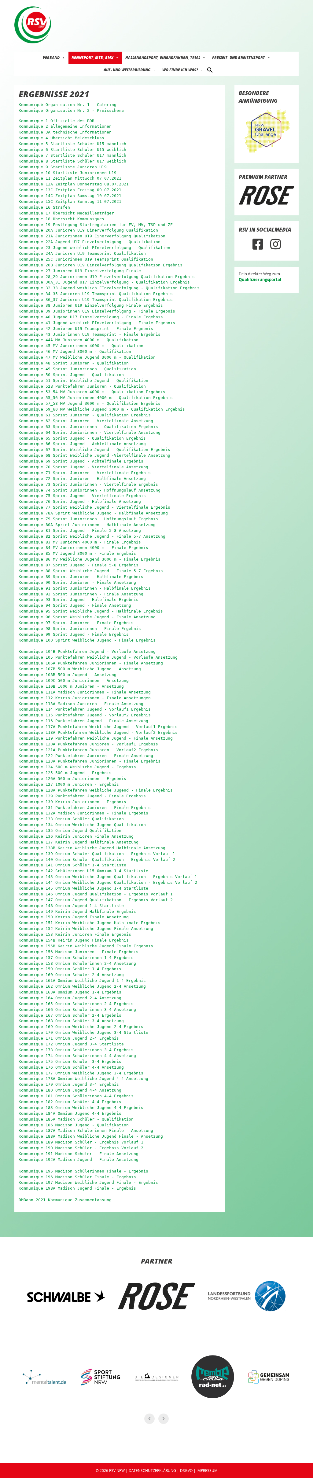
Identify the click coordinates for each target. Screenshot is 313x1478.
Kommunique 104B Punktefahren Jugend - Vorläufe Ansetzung (87, 651)
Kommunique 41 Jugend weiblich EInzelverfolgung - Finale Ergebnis (97, 322)
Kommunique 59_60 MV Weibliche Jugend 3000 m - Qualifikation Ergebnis (102, 409)
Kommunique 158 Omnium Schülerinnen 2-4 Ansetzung (77, 963)
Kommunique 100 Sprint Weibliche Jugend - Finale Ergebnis (87, 640)
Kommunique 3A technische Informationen (65, 132)
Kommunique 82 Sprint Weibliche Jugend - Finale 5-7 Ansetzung (92, 536)
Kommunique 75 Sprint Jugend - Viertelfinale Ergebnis (82, 495)
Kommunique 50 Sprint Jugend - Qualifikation (71, 374)
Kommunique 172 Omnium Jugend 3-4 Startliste (71, 1044)
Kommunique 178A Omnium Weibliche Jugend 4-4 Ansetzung (83, 1078)
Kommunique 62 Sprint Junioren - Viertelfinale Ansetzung (86, 421)
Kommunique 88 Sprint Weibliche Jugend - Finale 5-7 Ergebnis (91, 571)
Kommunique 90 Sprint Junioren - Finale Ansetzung (77, 582)
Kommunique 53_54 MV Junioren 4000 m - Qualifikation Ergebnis (92, 392)
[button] (210, 69)
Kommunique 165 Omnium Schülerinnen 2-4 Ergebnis (76, 1003)
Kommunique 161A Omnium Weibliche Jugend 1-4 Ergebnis (82, 980)
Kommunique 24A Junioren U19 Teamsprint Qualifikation (82, 253)
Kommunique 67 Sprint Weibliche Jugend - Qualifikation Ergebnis (94, 449)
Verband (51, 57)
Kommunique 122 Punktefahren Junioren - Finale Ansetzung (86, 755)
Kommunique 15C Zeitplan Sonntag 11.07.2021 (70, 201)
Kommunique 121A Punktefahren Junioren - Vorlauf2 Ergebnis (88, 750)
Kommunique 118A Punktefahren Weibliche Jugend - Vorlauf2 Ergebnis (98, 732)
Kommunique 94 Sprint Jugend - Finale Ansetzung (75, 605)
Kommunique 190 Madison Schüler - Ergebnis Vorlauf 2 (81, 1148)
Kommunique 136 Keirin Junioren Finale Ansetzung (76, 836)
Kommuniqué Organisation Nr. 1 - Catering (67, 104)
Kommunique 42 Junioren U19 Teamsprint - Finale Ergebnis (86, 328)
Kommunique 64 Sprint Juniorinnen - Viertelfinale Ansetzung (89, 432)
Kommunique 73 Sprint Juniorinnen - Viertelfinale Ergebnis (88, 484)
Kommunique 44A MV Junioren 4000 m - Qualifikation (78, 340)
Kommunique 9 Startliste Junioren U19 (63, 167)
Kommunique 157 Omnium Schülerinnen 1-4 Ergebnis (76, 957)
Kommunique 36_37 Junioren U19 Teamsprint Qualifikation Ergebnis (96, 299)
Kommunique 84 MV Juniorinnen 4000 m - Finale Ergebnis (83, 547)
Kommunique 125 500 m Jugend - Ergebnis (65, 772)
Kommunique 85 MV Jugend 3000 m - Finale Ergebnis (77, 553)
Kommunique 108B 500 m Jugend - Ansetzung (67, 674)
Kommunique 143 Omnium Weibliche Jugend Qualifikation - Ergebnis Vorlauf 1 (108, 876)
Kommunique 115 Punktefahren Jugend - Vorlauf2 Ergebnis (85, 715)
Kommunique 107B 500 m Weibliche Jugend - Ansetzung (80, 669)
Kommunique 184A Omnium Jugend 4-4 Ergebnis (70, 1113)
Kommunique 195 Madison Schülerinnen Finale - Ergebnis (83, 1171)
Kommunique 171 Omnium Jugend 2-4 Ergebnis (69, 1038)
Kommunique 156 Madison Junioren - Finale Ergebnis (78, 951)
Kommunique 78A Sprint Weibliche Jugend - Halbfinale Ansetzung (93, 513)
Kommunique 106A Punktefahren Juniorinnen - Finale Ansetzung (91, 663)
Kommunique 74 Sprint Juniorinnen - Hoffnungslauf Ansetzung (89, 490)
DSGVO (186, 1470)
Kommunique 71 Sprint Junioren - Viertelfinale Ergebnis (85, 472)
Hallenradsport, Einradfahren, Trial (162, 57)
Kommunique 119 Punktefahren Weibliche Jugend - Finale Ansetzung (96, 738)
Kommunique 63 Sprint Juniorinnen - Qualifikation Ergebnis (88, 426)
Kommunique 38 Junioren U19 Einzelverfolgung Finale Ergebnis (91, 305)
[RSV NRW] (32, 24)
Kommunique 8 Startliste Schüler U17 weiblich (72, 161)
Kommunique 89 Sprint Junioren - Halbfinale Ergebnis (81, 576)
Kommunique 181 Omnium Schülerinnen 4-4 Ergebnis (76, 1096)
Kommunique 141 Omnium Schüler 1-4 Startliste (72, 865)
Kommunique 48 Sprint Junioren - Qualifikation (74, 363)
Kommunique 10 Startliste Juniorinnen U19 (67, 172)
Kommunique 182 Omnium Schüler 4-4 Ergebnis (70, 1101)
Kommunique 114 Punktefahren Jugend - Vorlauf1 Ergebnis (85, 709)
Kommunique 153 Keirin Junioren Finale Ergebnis (75, 934)
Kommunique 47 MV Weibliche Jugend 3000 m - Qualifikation (87, 357)
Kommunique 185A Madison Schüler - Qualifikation (76, 1119)
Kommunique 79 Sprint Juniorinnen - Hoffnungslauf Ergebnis (88, 519)
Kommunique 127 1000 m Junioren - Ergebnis (69, 784)
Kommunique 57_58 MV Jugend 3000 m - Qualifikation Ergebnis (89, 403)
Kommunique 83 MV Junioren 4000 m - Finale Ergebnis (80, 542)
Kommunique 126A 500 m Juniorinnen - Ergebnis (72, 778)
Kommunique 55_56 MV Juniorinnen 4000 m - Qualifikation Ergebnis (96, 397)
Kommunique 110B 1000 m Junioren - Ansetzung (71, 686)
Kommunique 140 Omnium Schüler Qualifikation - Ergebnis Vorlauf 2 (97, 859)
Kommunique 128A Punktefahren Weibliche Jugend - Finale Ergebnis (96, 790)
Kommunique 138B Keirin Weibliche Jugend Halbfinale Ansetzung (92, 848)
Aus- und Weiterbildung (127, 69)
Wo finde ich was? (180, 69)
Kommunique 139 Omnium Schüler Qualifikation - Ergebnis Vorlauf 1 (97, 853)
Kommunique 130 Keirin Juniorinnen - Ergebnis (72, 801)
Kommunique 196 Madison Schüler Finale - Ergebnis (77, 1177)
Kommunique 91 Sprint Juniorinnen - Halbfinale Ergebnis (85, 588)
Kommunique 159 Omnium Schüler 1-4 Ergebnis (70, 969)
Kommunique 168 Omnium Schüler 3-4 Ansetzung (71, 1021)
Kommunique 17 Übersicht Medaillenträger (66, 213)
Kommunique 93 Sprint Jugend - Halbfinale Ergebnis (78, 599)
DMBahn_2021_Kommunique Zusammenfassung (65, 1200)
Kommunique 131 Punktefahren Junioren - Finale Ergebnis (85, 807)
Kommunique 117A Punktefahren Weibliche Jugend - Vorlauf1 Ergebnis (98, 726)
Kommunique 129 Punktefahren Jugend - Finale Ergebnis (82, 796)
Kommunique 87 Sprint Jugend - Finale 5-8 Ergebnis (78, 565)
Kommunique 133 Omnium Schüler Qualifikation (71, 819)
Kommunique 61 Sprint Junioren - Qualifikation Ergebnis (85, 415)
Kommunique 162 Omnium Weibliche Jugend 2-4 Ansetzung (82, 986)
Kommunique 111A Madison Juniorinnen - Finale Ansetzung (85, 692)
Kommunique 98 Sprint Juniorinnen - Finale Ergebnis (80, 628)
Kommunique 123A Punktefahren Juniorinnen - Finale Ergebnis (89, 761)
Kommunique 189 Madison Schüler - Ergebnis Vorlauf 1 (81, 1142)
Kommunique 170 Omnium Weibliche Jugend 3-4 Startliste (83, 1032)
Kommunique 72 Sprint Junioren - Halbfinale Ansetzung (82, 478)
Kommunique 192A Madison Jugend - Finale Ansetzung (78, 1159)
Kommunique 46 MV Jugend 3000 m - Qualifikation (75, 351)
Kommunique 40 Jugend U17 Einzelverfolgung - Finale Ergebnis (91, 317)
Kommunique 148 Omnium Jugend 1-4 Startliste (71, 905)
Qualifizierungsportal (260, 279)
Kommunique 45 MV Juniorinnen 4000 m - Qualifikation (81, 345)
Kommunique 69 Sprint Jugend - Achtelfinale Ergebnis (81, 461)
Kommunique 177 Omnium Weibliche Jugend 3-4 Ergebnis (81, 1073)
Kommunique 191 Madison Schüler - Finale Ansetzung (78, 1153)
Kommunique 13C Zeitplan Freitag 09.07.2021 (70, 190)
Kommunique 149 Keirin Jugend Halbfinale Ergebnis (77, 911)
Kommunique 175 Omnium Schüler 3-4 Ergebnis (70, 1061)
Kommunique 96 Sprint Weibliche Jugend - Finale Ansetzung (87, 617)
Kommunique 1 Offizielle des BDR (56, 121)
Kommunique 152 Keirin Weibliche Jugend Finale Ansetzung (86, 928)
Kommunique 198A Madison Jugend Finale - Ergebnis (77, 1188)
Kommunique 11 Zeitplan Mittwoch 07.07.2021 (70, 178)
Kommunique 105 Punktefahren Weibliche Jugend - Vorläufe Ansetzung (98, 657)
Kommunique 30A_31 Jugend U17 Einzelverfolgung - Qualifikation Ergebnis (104, 282)
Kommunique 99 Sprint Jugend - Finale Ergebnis (74, 634)
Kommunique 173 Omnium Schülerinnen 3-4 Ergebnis (76, 1050)
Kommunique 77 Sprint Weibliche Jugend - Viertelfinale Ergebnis (94, 507)
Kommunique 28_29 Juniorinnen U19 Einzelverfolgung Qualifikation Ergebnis (107, 276)
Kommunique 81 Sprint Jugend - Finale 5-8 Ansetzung (80, 530)
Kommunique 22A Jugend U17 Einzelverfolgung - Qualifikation (89, 242)
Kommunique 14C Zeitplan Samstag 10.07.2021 (70, 195)
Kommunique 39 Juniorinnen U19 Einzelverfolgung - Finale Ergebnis (97, 311)
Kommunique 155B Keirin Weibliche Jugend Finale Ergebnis (86, 946)
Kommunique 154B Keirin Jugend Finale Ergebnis (74, 940)
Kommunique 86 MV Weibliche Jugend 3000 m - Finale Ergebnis (89, 559)
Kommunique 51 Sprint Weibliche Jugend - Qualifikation (83, 380)
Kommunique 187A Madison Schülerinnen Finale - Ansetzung (86, 1130)
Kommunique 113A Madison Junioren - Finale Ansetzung (81, 703)
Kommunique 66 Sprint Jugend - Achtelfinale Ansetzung (82, 443)
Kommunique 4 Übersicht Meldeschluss (61, 138)
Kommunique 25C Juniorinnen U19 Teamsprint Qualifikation (86, 259)
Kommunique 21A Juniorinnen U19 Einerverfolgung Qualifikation (92, 236)
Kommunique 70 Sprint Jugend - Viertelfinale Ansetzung (83, 467)
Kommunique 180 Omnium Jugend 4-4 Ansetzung (70, 1090)
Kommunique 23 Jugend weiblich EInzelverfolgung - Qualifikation (94, 247)
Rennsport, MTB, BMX (92, 57)
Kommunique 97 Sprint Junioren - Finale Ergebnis (76, 622)
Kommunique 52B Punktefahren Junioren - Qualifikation (82, 386)
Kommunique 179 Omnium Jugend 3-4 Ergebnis (69, 1084)
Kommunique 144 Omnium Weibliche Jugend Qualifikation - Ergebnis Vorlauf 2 (108, 882)
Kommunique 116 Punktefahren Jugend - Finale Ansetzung (83, 721)
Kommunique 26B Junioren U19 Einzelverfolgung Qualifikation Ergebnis (100, 265)
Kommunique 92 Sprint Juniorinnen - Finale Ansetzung (81, 594)
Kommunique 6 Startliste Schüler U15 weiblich (72, 149)
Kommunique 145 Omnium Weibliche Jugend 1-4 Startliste (83, 888)
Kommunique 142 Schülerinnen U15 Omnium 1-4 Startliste (83, 871)
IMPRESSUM (207, 1470)
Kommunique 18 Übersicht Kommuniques (61, 219)
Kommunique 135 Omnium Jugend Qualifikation (70, 830)
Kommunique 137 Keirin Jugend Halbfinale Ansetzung (78, 842)
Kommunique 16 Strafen (44, 207)
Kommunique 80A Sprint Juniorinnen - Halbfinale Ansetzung (87, 524)
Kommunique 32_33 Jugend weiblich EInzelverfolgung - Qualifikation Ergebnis (109, 288)
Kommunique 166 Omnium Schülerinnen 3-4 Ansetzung (77, 1009)
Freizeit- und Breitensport (238, 57)
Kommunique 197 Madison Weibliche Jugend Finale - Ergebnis (88, 1182)
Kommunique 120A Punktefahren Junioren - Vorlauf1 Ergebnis (88, 744)
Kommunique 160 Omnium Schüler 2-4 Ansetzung (71, 974)
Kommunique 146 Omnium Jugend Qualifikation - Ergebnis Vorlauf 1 (96, 894)
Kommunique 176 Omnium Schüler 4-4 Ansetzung (71, 1067)
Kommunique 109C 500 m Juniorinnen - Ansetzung (74, 680)
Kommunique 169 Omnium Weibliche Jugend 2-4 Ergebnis (81, 1026)
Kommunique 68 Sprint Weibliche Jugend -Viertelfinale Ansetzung (94, 455)
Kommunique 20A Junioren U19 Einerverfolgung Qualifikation (88, 230)
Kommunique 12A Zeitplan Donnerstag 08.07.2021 (74, 184)
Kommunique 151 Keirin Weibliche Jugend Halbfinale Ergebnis (89, 922)
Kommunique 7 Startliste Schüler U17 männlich (72, 155)
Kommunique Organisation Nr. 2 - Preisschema (71, 110)
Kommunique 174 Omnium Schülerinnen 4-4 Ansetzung (77, 1055)
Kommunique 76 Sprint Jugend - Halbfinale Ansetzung (80, 501)
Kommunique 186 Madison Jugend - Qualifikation (74, 1125)
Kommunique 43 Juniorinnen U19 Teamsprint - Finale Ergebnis (89, 334)
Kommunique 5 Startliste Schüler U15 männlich (72, 143)
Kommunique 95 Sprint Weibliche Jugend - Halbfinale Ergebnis (91, 611)
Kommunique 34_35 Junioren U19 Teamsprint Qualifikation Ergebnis (96, 293)
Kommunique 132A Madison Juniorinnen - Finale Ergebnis (83, 813)
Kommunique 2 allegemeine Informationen (65, 126)
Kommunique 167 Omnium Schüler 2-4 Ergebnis (70, 1015)
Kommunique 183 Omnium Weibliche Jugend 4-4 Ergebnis (81, 1107)
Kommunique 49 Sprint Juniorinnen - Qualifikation (77, 369)
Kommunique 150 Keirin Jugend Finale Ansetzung (74, 917)
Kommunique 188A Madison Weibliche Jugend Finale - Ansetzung (91, 1136)
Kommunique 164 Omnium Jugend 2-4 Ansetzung (70, 998)
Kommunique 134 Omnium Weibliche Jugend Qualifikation (82, 824)
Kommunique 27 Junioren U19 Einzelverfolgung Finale (80, 271)
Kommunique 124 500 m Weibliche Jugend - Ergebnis (77, 767)
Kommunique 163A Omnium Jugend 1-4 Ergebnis (70, 992)
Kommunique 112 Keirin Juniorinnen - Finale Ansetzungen (85, 698)
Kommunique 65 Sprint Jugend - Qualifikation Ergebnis (82, 438)
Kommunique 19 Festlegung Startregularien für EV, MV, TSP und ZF (96, 224)
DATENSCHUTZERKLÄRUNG (152, 1470)
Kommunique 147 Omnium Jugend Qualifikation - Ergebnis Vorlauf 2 (96, 900)
